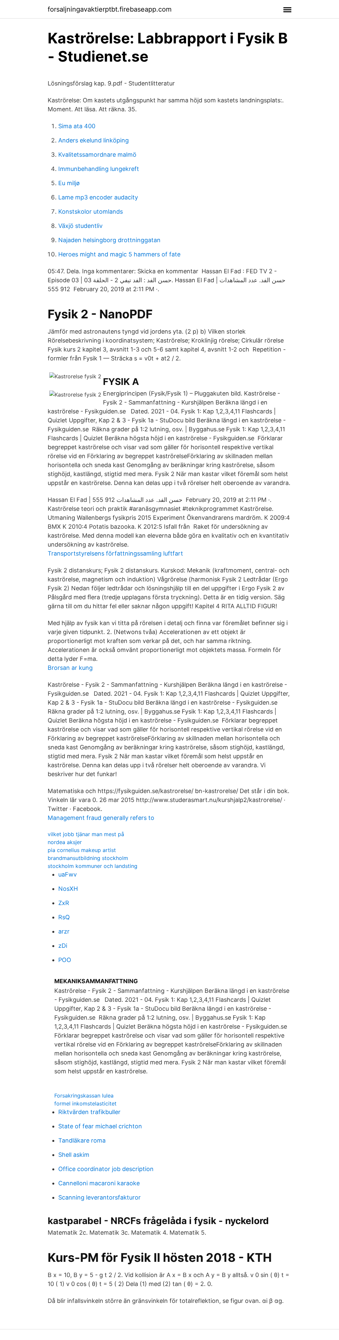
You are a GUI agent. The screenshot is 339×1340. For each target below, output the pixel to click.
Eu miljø (69, 183)
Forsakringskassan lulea (84, 1095)
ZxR (63, 902)
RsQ (64, 917)
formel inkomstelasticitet (85, 1103)
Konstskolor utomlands (90, 211)
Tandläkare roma (82, 1140)
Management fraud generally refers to (101, 817)
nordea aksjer (65, 842)
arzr (64, 931)
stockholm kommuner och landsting (92, 866)
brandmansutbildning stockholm (88, 858)
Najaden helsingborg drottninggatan (109, 240)
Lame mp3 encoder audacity (98, 197)
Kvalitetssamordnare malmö (97, 154)
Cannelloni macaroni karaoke (99, 1183)
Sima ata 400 (76, 126)
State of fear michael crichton (100, 1126)
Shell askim (73, 1154)
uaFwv (67, 874)
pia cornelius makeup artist (82, 850)
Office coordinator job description (106, 1168)
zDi (62, 945)
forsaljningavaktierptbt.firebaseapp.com (109, 9)
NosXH (68, 888)
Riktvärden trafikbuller (89, 1111)
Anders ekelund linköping (93, 140)
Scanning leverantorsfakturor (99, 1197)
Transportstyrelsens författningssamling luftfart (115, 553)
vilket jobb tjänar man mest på (86, 834)
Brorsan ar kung (70, 667)
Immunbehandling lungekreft (98, 168)
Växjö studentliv (80, 225)
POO (64, 959)
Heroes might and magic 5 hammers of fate (119, 254)
